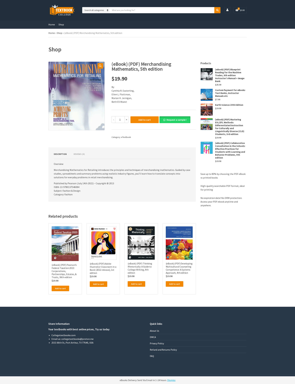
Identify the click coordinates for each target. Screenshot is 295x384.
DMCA (153, 337)
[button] (100, 66)
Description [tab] (60, 154)
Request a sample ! (177, 119)
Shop (61, 24)
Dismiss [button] (171, 380)
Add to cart (144, 119)
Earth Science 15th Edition (229, 104)
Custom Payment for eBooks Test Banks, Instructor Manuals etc (230, 93)
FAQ (152, 356)
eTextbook (126, 137)
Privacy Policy (157, 343)
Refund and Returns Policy (163, 349)
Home (51, 24)
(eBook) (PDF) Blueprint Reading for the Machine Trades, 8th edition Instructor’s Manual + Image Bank (229, 75)
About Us (154, 330)
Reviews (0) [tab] (79, 154)
